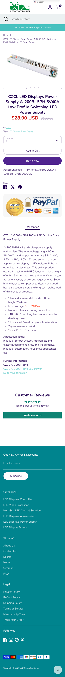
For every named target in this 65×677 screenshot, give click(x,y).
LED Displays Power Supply (20, 131)
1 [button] (26, 88)
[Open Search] (5, 19)
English (40, 2)
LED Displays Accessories (18, 516)
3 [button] (34, 87)
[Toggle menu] (5, 7)
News (6, 562)
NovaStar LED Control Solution (22, 510)
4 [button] (38, 87)
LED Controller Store (29, 668)
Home (6, 35)
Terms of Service (13, 608)
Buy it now (32, 161)
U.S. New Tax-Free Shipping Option (32, 27)
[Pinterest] (17, 640)
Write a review (33, 415)
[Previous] (4, 88)
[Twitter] (22, 640)
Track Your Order (13, 620)
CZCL (8, 127)
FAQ (6, 574)
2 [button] (30, 87)
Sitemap (8, 568)
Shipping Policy (12, 603)
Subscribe (16, 476)
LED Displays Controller (17, 499)
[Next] (60, 88)
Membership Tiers (14, 614)
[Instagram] (11, 640)
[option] (32, 27)
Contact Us (9, 551)
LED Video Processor (16, 505)
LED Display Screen (15, 527)
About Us (9, 545)
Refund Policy (11, 597)
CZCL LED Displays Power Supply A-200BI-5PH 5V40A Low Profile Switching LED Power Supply (30, 40)
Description (32, 227)
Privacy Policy (11, 592)
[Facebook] (5, 640)
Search (7, 557)
